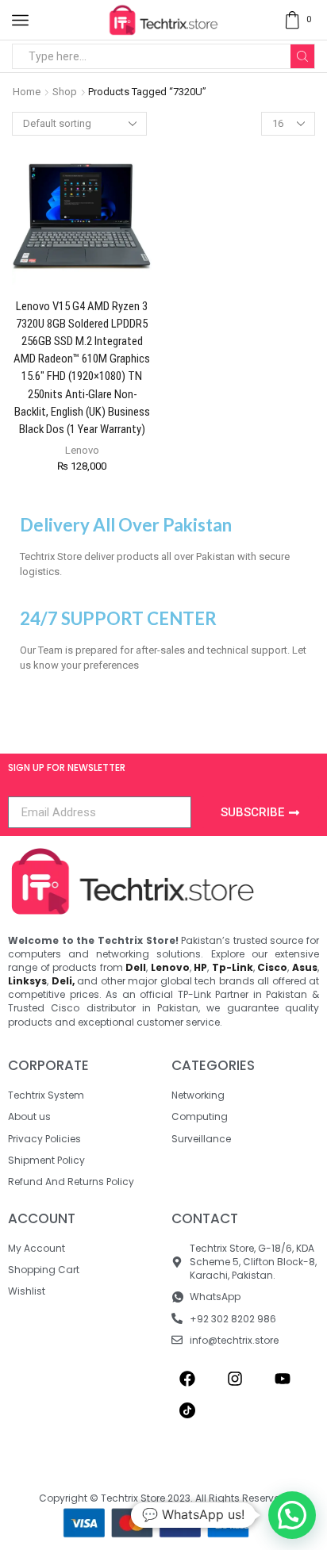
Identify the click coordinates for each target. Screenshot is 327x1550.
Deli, (63, 981)
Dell (135, 967)
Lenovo (82, 450)
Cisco (272, 967)
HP (200, 967)
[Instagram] (235, 1379)
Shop (64, 92)
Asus (304, 967)
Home (26, 92)
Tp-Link (232, 967)
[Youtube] (282, 1379)
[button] (292, 1515)
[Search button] (302, 56)
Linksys (27, 981)
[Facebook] (187, 1379)
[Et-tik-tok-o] (187, 1410)
